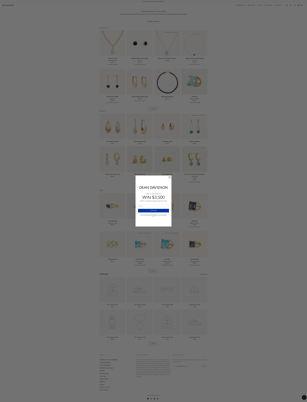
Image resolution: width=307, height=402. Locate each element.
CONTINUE (153, 210)
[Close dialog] (170, 177)
